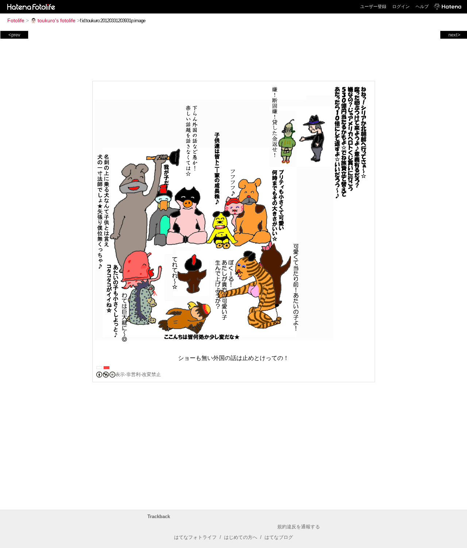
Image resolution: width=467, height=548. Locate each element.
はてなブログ (279, 537)
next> (454, 35)
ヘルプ (422, 6)
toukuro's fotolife (57, 20)
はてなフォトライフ (195, 537)
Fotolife (15, 20)
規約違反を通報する (298, 526)
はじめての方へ (240, 537)
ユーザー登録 (373, 6)
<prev (14, 35)
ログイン (401, 6)
